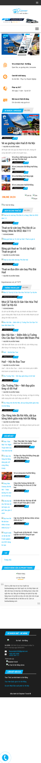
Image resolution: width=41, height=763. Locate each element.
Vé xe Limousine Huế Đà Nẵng (22, 185)
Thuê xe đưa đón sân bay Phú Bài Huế (19, 271)
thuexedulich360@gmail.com (18, 651)
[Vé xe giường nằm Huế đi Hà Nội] (20, 44)
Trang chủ (7, 560)
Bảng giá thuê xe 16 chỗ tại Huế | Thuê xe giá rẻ (18, 250)
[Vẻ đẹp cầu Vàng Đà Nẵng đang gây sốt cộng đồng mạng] (7, 462)
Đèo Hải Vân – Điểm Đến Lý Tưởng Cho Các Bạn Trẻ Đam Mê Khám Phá (20, 336)
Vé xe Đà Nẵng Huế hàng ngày (22, 176)
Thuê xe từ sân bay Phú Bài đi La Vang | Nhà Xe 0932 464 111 (18, 229)
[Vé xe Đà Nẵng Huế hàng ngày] (6, 178)
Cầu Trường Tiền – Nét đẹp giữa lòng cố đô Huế (18, 387)
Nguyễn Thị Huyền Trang (11, 147)
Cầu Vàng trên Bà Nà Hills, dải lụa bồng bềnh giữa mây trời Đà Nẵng (19, 417)
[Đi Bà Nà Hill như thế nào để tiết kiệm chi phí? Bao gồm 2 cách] (7, 507)
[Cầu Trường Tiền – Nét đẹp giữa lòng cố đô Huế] (18, 376)
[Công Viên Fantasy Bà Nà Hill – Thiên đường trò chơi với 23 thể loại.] (7, 490)
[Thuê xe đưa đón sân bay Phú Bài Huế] (15, 260)
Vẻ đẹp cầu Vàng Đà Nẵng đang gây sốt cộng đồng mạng (26, 456)
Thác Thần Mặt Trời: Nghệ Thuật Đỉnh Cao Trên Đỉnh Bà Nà (25, 442)
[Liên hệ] (5, 757)
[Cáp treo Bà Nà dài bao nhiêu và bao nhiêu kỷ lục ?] (7, 523)
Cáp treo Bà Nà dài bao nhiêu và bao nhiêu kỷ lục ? (26, 519)
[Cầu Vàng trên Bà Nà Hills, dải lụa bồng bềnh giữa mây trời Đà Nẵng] (20, 404)
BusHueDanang (8, 234)
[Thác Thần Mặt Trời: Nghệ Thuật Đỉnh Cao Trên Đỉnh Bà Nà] (7, 446)
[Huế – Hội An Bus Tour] (10, 352)
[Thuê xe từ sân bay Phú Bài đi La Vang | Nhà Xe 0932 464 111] (20, 217)
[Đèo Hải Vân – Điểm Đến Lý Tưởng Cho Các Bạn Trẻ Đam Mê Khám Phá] (20, 324)
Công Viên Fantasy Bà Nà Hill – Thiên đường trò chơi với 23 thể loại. (25, 485)
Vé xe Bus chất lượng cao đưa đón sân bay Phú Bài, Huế (24, 158)
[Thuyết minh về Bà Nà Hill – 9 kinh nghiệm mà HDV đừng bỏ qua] (7, 539)
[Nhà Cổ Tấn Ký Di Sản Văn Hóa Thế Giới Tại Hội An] (19, 292)
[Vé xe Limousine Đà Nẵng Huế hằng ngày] (6, 169)
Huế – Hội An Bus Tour (13, 361)
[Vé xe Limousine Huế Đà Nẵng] (6, 187)
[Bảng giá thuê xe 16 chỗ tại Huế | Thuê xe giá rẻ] (18, 239)
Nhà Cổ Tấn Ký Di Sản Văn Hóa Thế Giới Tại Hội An (20, 303)
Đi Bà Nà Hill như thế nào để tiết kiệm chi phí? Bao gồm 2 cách (25, 501)
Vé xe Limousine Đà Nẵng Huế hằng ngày (24, 167)
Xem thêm (27, 110)
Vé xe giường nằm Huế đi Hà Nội (9, 42)
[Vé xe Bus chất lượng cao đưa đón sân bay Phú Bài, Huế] (6, 159)
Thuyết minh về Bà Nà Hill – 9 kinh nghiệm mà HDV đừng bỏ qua (26, 533)
